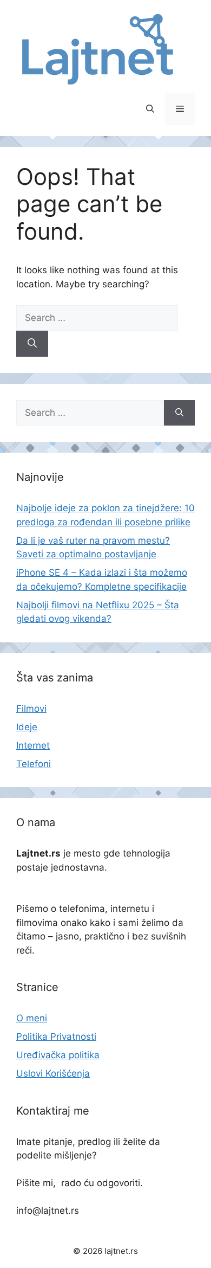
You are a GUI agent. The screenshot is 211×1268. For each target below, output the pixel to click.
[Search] (32, 344)
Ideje (26, 727)
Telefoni (33, 763)
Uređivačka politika (58, 1055)
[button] (150, 109)
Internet (33, 745)
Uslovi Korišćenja (53, 1073)
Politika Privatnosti (56, 1036)
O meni (31, 1018)
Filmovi (31, 708)
